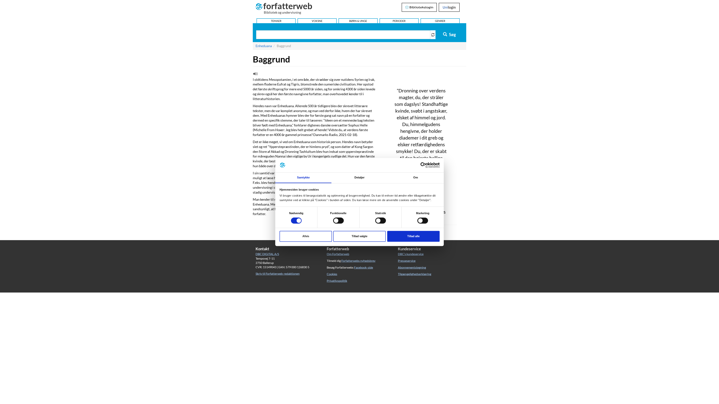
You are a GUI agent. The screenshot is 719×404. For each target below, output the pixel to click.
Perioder (399, 20)
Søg (452, 34)
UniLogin (449, 7)
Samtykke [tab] (303, 177)
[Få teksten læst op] (255, 75)
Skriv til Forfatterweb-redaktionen (278, 273)
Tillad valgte (359, 236)
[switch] (338, 221)
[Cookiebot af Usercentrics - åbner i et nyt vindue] (423, 165)
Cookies (332, 274)
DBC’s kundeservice (411, 254)
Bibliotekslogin (419, 7)
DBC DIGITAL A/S (267, 254)
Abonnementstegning (412, 267)
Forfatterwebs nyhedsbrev (358, 260)
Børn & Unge (358, 20)
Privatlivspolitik (337, 280)
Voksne (317, 20)
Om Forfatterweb (338, 254)
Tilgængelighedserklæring (414, 274)
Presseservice (406, 260)
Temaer (276, 20)
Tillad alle (413, 236)
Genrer (440, 20)
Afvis (305, 236)
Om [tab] (415, 177)
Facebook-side (363, 267)
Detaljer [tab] (359, 177)
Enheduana (264, 46)
